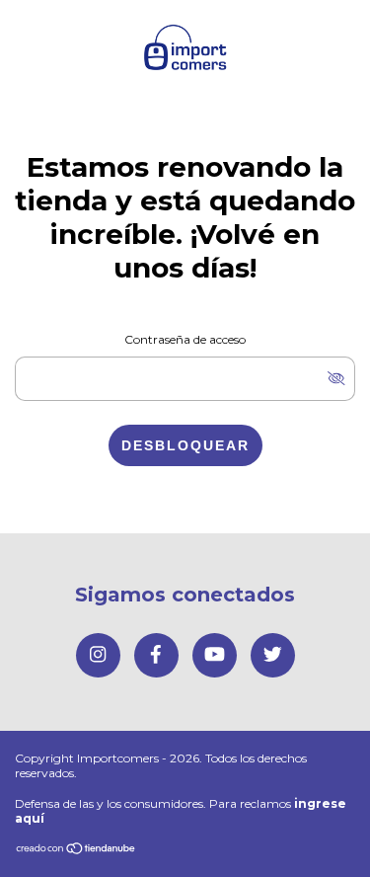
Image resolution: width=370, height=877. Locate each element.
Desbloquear (185, 445)
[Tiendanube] (76, 849)
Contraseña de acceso (185, 339)
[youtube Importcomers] (214, 655)
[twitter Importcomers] (273, 655)
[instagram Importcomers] (98, 655)
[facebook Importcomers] (156, 655)
